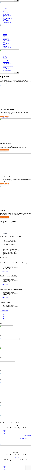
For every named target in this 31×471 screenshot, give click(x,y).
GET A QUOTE (4, 116)
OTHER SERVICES (8, 18)
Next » (4, 320)
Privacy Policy (27, 435)
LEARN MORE (4, 117)
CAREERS (6, 21)
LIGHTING (6, 12)
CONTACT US (7, 22)
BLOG (4, 16)
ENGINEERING (7, 15)
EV (4, 11)
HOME (5, 8)
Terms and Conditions (21, 438)
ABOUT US (6, 19)
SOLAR (5, 10)
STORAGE (6, 14)
